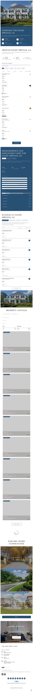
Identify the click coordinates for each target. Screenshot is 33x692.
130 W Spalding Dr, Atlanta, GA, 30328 (6, 260)
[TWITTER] (18, 678)
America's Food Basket (5, 96)
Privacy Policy (20, 687)
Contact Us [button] (16, 637)
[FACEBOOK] (8, 678)
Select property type (6, 317)
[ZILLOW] (22, 678)
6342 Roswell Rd (4, 97)
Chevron (3, 130)
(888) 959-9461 (6, 658)
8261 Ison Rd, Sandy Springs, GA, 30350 (6, 231)
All (3, 68)
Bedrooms (4, 323)
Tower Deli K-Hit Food (5, 108)
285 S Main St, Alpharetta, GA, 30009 (6, 250)
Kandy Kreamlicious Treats (6, 73)
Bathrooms (4, 320)
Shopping (12, 68)
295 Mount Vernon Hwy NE (5, 131)
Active (16, 68)
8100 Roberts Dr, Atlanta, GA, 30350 (6, 279)
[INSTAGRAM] (11, 678)
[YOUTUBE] (15, 678)
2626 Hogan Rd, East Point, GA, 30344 (6, 269)
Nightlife (23, 68)
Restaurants (7, 68)
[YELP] (24, 678)
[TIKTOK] (20, 678)
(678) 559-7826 (6, 655)
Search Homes (16, 524)
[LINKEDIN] (13, 678)
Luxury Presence (22, 683)
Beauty (19, 68)
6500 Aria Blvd (4, 74)
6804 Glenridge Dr (4, 86)
